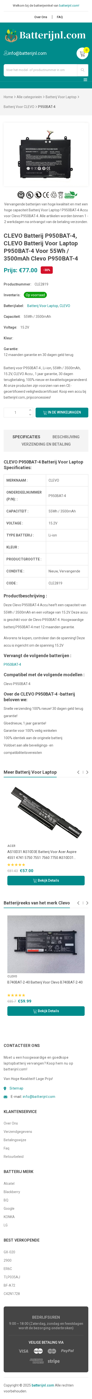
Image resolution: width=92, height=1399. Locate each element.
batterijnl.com (43, 1385)
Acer (11, 846)
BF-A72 (9, 1285)
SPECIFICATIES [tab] (26, 437)
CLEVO (65, 306)
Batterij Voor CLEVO (19, 107)
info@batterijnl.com (39, 1097)
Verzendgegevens (18, 1132)
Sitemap (17, 1088)
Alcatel (9, 1184)
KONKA (9, 1217)
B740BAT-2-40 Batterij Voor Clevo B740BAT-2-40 (45, 982)
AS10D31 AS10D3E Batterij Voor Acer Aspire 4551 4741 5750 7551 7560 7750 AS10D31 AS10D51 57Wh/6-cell (42, 855)
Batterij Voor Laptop (61, 97)
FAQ (60, 17)
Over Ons (40, 17)
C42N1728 (12, 1294)
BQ (6, 1200)
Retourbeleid (14, 1157)
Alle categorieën (29, 97)
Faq (6, 1148)
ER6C (8, 1269)
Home (8, 97)
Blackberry (12, 1192)
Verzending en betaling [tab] (46, 444)
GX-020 (9, 1252)
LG (6, 1225)
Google (9, 1208)
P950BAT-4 (12, 664)
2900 (8, 1260)
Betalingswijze (15, 1140)
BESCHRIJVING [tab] (66, 437)
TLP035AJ (12, 1277)
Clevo (12, 976)
